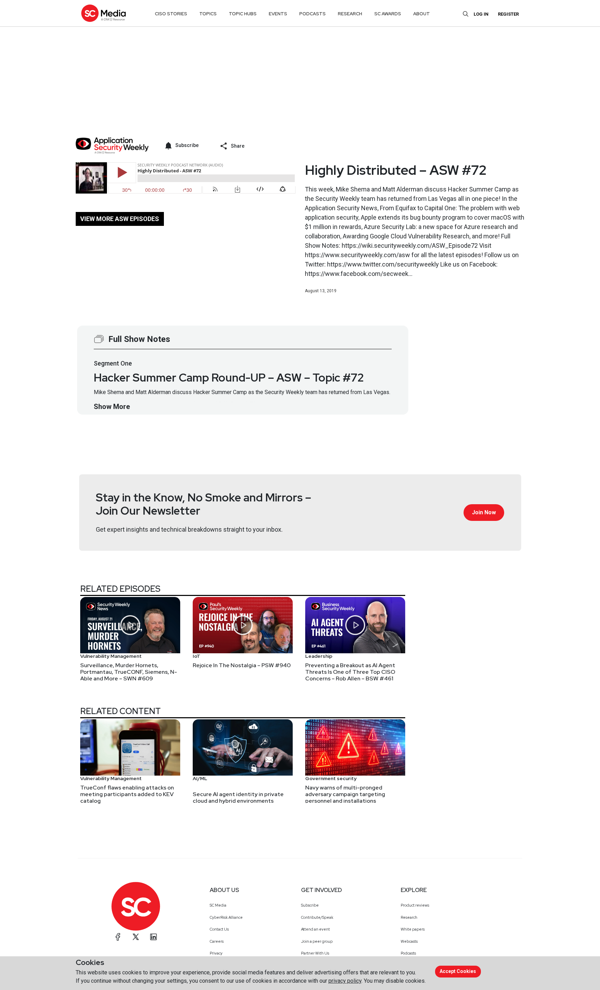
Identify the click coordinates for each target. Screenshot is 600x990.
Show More (112, 406)
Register (508, 14)
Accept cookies (458, 971)
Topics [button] (208, 14)
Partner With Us (315, 953)
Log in (481, 14)
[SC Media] (103, 13)
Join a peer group (317, 941)
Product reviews (415, 905)
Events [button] (278, 14)
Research (409, 917)
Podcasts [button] (312, 14)
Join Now (484, 512)
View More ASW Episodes (119, 218)
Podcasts (408, 953)
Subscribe (310, 905)
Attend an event (315, 929)
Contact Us (219, 929)
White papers (413, 929)
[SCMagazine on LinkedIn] (153, 937)
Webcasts (409, 941)
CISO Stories (171, 14)
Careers (217, 941)
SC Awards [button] (387, 14)
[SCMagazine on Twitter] (136, 937)
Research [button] (350, 14)
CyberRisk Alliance (226, 917)
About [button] (421, 14)
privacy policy (344, 980)
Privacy (216, 953)
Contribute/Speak (317, 917)
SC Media (218, 905)
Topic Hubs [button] (243, 14)
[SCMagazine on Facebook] (118, 937)
